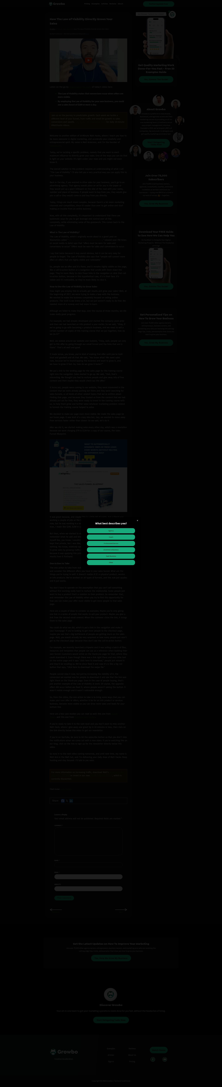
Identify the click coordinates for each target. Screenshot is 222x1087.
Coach (111, 537)
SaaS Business (111, 556)
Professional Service (111, 543)
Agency (111, 531)
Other (111, 562)
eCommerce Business (111, 550)
